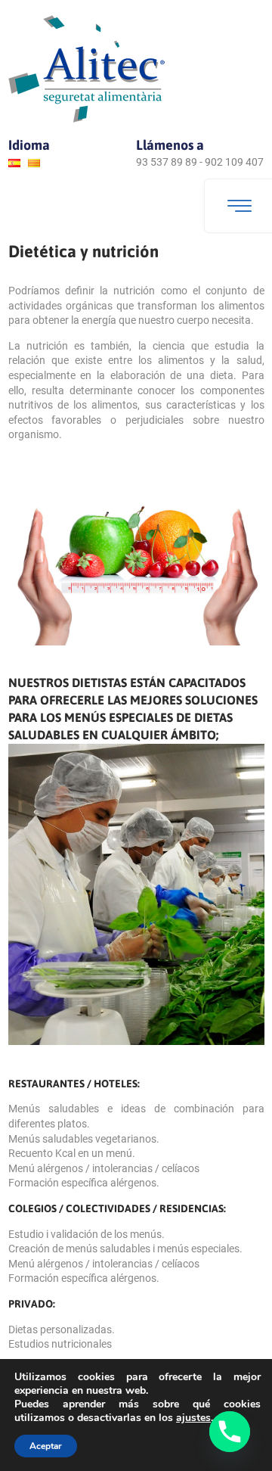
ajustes (193, 1418)
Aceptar (45, 1446)
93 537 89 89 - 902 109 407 (200, 162)
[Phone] (229, 1431)
